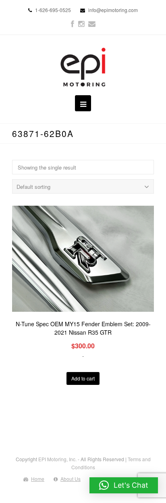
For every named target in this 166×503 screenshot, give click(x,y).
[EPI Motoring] (83, 67)
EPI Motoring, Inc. (57, 459)
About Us (70, 478)
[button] (123, 485)
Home (37, 478)
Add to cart (83, 378)
